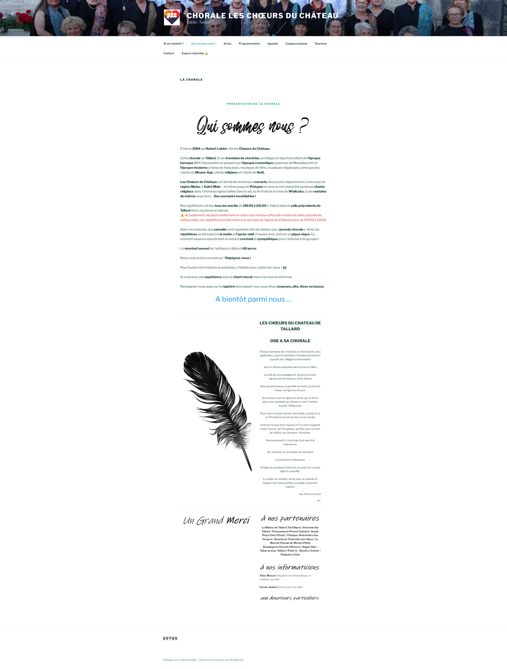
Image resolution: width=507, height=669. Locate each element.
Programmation (249, 43)
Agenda (273, 43)
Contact (169, 53)
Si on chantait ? (174, 43)
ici (284, 267)
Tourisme (321, 43)
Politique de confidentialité (179, 659)
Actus (227, 43)
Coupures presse (296, 43)
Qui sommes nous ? (203, 43)
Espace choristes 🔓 (195, 53)
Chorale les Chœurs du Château (263, 15)
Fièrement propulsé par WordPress (221, 659)
